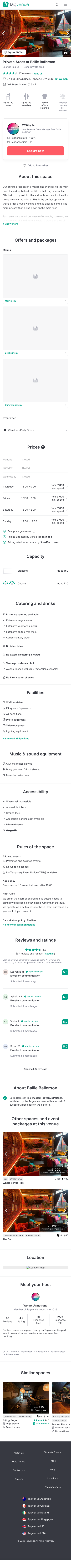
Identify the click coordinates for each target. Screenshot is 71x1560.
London (13, 1351)
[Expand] (65, 4)
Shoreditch (41, 1351)
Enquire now (35, 151)
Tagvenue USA (37, 1533)
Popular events (52, 1487)
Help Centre (18, 1461)
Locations (52, 1478)
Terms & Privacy (52, 1452)
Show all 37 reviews (35, 1069)
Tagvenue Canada (38, 1505)
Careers (18, 1479)
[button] (57, 5)
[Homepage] (16, 5)
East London (27, 1351)
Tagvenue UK (36, 1526)
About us (19, 1453)
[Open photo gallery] (35, 33)
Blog (52, 1469)
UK (4, 1351)
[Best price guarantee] (34, 531)
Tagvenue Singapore (40, 1519)
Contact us (19, 1470)
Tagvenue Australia (39, 1498)
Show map (61, 78)
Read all (38, 73)
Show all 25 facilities (17, 738)
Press (53, 1461)
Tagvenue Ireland (38, 1512)
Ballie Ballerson (42, 1087)
